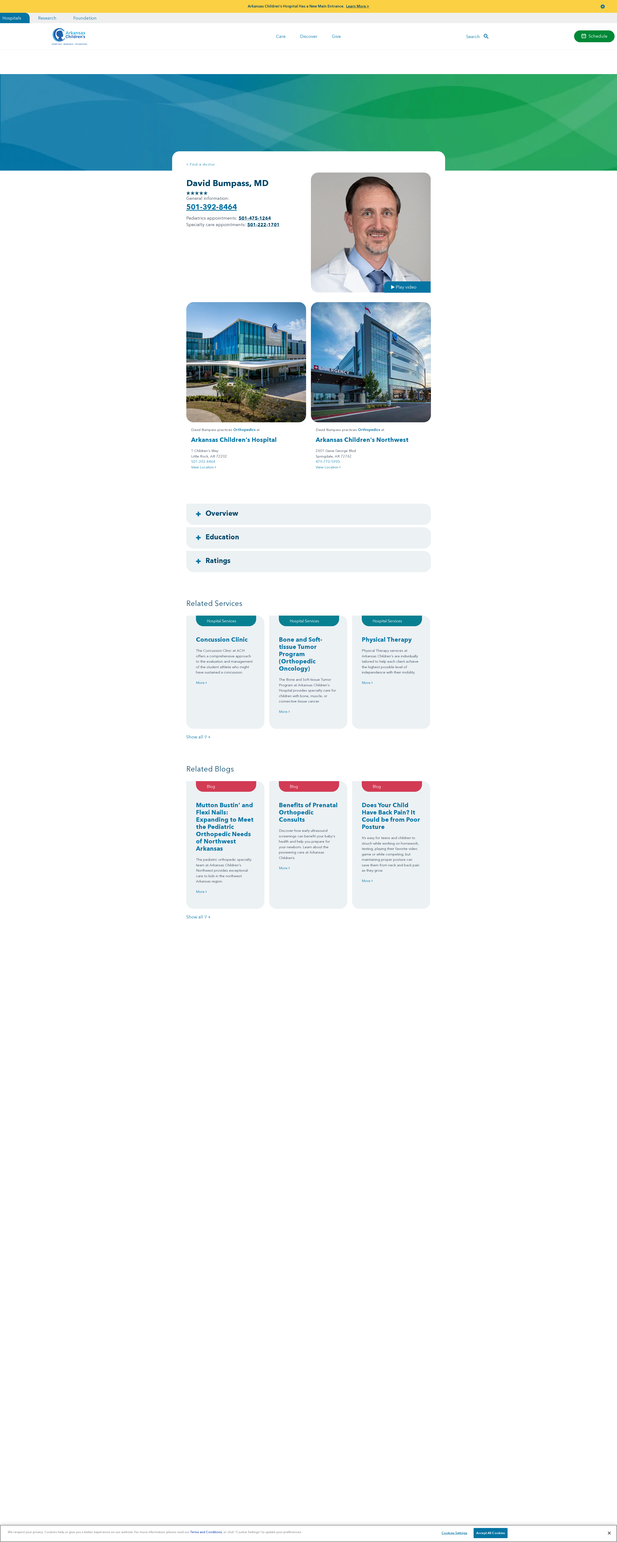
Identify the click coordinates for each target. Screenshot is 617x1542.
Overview (222, 513)
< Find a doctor (200, 164)
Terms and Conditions (206, 1532)
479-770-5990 (328, 461)
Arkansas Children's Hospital (234, 439)
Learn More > (357, 6)
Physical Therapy (387, 639)
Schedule (598, 36)
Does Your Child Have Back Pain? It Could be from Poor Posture (391, 815)
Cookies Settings (454, 1533)
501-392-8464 (211, 206)
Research (47, 18)
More (201, 682)
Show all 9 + (198, 737)
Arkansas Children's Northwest (362, 439)
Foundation (85, 18)
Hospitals (11, 18)
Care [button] (281, 36)
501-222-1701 (263, 224)
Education (222, 537)
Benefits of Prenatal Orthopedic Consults (308, 812)
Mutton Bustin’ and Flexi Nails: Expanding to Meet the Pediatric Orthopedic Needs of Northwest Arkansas (225, 826)
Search (473, 36)
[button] (603, 6)
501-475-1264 (255, 218)
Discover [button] (308, 36)
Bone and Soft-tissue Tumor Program (300, 654)
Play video (405, 287)
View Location (203, 467)
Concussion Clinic (222, 639)
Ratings (218, 560)
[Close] (609, 1533)
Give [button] (336, 36)
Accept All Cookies (490, 1533)
